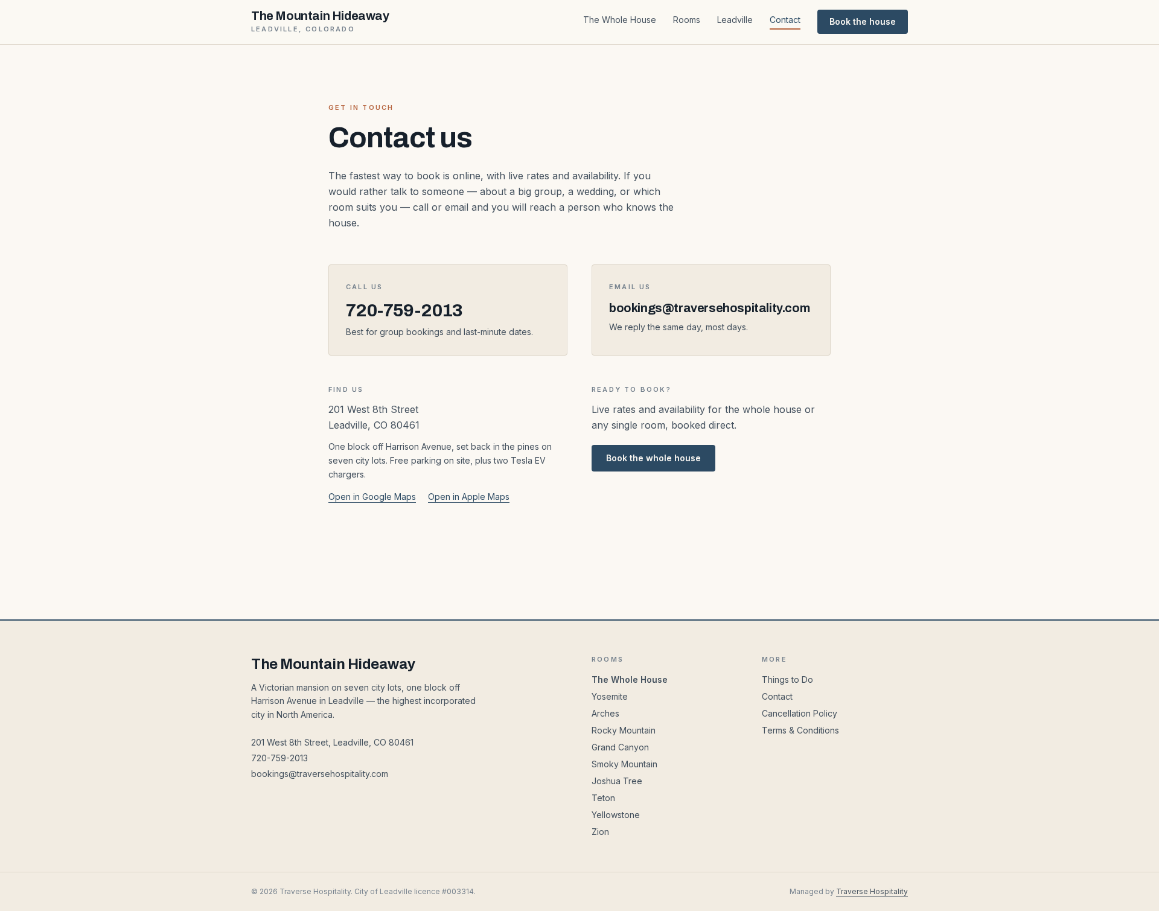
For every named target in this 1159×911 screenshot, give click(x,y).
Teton (603, 798)
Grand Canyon (620, 747)
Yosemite (610, 696)
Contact (785, 19)
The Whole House (619, 19)
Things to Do (787, 679)
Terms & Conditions (800, 730)
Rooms (686, 19)
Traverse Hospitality (872, 891)
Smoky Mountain (624, 764)
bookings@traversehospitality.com (319, 774)
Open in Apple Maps (468, 496)
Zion (600, 831)
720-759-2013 (279, 758)
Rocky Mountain (624, 730)
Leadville (735, 19)
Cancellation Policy (799, 713)
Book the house (862, 21)
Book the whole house (653, 458)
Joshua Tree (617, 781)
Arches (605, 713)
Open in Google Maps (372, 496)
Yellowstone (616, 815)
